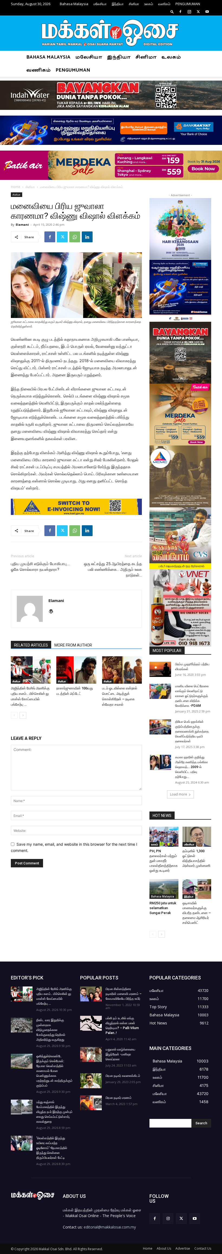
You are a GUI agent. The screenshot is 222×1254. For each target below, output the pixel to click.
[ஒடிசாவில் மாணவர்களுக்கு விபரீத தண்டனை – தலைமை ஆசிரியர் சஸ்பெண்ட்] (196, 889)
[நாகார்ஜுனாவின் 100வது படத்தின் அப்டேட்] (76, 670)
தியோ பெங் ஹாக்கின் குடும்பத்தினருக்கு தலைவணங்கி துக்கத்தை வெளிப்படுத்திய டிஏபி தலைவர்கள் (192, 731)
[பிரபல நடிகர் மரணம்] (91, 1102)
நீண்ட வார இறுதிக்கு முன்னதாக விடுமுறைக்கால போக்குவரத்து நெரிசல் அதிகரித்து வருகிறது (50, 1030)
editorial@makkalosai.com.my (110, 1227)
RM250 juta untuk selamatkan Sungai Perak (162, 908)
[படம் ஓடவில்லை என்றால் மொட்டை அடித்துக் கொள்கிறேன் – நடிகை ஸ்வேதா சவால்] (122, 670)
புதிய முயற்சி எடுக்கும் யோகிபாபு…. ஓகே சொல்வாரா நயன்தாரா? (40, 566)
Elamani (22, 224)
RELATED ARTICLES (31, 645)
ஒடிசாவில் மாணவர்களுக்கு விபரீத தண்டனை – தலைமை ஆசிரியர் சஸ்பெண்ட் (196, 913)
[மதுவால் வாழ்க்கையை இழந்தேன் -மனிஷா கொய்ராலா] (91, 1054)
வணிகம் (164, 3)
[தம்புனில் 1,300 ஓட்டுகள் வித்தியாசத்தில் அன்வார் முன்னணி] (196, 836)
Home (15, 186)
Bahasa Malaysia (74, 3)
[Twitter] (198, 11)
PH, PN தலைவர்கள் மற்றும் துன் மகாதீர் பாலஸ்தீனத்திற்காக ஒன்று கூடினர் (163, 861)
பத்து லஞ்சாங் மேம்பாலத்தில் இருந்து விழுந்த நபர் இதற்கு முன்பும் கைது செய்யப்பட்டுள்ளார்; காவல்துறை (54, 1111)
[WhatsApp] (74, 236)
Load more (178, 794)
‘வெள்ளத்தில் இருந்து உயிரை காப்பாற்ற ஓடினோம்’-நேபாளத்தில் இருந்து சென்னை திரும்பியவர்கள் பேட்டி (51, 1148)
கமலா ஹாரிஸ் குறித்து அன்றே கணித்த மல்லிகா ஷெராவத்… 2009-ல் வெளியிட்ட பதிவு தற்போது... (191, 767)
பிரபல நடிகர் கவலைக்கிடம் (123, 1076)
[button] (172, 11)
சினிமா (134, 3)
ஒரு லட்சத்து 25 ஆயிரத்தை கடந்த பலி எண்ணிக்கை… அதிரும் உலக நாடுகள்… (113, 569)
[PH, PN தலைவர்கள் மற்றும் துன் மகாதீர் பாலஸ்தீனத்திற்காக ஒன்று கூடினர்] (163, 836)
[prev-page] (14, 715)
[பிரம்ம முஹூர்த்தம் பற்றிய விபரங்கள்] (160, 669)
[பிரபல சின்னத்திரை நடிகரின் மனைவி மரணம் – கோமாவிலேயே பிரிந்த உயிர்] (91, 993)
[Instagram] (189, 11)
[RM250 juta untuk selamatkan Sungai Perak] (163, 889)
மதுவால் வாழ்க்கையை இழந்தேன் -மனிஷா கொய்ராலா (120, 1054)
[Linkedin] (87, 236)
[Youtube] (207, 11)
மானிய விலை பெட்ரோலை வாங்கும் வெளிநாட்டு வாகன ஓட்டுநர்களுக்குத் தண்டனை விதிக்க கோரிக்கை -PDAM (192, 696)
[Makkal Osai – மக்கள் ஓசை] (111, 33)
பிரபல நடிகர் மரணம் (119, 1098)
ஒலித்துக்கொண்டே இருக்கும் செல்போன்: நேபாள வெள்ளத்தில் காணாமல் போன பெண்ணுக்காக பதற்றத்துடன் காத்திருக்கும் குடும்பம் (54, 1070)
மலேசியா (100, 3)
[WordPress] (52, 612)
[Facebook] (180, 11)
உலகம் (148, 3)
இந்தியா (118, 3)
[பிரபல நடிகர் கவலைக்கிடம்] (91, 1080)
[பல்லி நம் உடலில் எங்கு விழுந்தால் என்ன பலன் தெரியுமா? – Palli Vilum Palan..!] (91, 1023)
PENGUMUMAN (187, 3)
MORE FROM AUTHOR (73, 645)
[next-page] (22, 715)
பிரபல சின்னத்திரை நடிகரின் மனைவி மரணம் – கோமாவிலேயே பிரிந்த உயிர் (124, 994)
